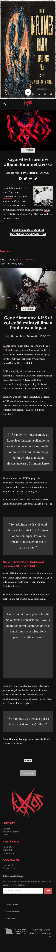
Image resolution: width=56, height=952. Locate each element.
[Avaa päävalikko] (51, 103)
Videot (6, 835)
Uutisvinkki (8, 865)
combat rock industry (28, 234)
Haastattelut (9, 853)
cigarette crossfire (28, 230)
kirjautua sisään (25, 259)
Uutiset (28, 150)
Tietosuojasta (9, 868)
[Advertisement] (28, 657)
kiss (28, 760)
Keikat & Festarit (11, 832)
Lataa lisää (28, 773)
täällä (46, 209)
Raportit (7, 847)
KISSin (6, 346)
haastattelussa (31, 401)
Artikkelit (7, 850)
